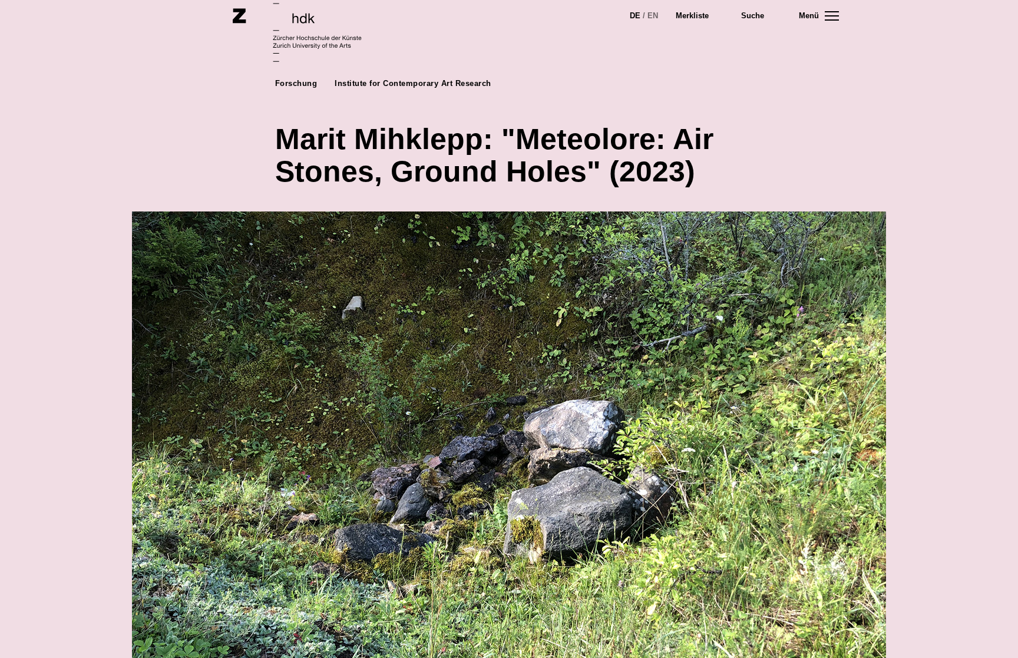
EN (652, 15)
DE (635, 15)
